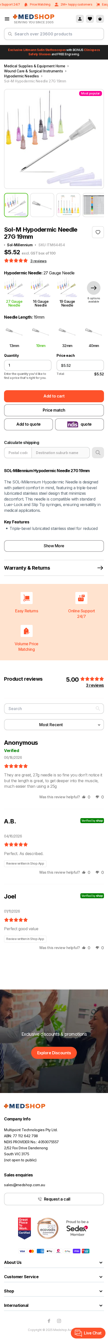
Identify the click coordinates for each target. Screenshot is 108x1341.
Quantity (11, 356)
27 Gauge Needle (14, 303)
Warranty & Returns (27, 568)
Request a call (57, 1199)
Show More (54, 545)
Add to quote (28, 424)
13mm (14, 345)
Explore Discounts (54, 1052)
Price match (54, 410)
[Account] (80, 19)
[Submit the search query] (10, 36)
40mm (94, 345)
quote (86, 424)
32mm (67, 345)
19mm (40, 345)
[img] (16, 766)
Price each (66, 356)
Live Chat (92, 1332)
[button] (16, 260)
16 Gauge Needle (40, 303)
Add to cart (54, 396)
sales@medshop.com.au (24, 1185)
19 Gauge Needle (67, 303)
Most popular (90, 93)
